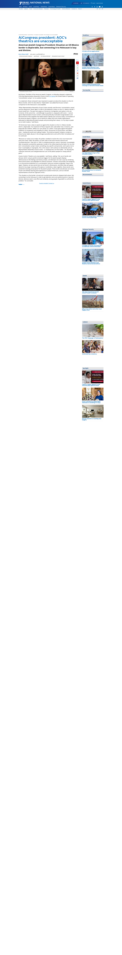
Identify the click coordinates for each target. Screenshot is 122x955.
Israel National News (23, 34)
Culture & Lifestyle (38, 8)
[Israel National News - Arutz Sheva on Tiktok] (102, 7)
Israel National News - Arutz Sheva (30, 3)
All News (25, 6)
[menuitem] (20, 7)
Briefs (30, 6)
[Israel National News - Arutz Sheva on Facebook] (94, 7)
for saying (52, 96)
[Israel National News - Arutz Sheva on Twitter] (92, 7)
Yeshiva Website (66, 8)
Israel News (36, 6)
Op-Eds (21, 8)
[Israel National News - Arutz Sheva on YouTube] (99, 7)
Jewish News (52, 6)
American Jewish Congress (25, 56)
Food (30, 8)
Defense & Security (61, 6)
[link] (92, 51)
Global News (44, 6)
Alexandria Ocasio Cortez (58, 56)
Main (20, 6)
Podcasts (46, 8)
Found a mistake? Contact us (46, 183)
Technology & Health (55, 8)
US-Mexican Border (45, 56)
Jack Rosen (36, 56)
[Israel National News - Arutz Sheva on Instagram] (97, 7)
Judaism (26, 8)
